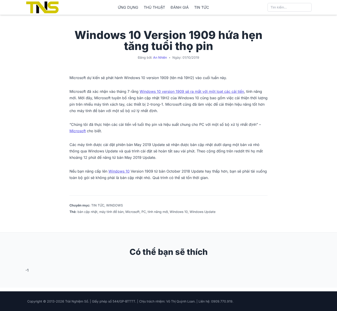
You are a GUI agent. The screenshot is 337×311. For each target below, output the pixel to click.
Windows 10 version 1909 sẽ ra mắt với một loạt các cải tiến (192, 91)
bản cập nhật (87, 212)
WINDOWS (114, 205)
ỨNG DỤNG (128, 7)
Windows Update (202, 212)
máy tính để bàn (111, 212)
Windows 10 (119, 171)
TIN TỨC (201, 7)
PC (143, 212)
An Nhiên (160, 57)
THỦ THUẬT (154, 7)
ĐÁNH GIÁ (180, 7)
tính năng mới (158, 212)
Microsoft (77, 131)
